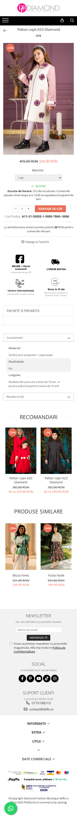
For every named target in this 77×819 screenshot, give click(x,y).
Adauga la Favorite (36, 242)
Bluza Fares (21, 575)
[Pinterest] (30, 678)
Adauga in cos (50, 209)
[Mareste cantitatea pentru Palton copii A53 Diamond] (28, 208)
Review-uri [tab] (15, 396)
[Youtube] (38, 678)
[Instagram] (55, 678)
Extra (37, 732)
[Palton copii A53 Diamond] (38, 99)
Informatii (37, 723)
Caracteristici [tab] (15, 338)
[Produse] (6, 21)
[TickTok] (46, 678)
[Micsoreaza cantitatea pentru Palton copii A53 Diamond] (15, 208)
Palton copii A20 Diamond (20, 480)
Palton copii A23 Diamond (56, 480)
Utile (37, 741)
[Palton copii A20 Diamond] (20, 451)
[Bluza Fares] (20, 546)
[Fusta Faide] (56, 546)
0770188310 (41, 703)
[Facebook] (22, 678)
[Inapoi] (3, 31)
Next (70, 103)
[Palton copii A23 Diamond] (56, 451)
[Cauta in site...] (72, 20)
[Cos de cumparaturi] (62, 20)
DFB (38, 36)
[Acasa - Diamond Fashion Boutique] (38, 8)
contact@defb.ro (40, 709)
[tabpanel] (38, 99)
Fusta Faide (56, 575)
